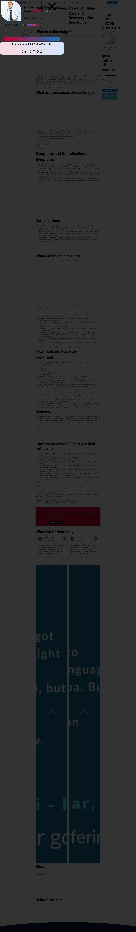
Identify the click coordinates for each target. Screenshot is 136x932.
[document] (68, 466)
